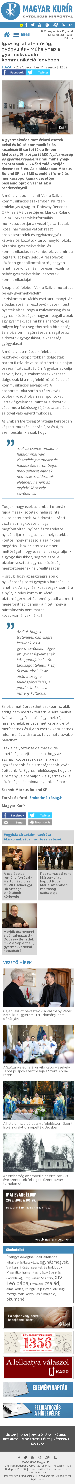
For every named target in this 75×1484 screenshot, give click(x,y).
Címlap (10, 1435)
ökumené (15, 1299)
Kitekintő (10, 1439)
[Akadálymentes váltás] (21, 25)
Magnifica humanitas (22, 1272)
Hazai (7, 67)
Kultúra (37, 1443)
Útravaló (36, 1284)
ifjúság (24, 1267)
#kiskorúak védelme (20, 839)
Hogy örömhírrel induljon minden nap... (28, 1200)
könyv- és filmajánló (40, 1294)
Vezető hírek (17, 962)
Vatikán (12, 1267)
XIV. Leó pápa (41, 1435)
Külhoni (61, 1435)
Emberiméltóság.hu (47, 797)
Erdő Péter (32, 1278)
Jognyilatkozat (46, 1476)
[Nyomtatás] (40, 824)
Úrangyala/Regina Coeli (24, 1257)
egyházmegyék (54, 1262)
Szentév (47, 1278)
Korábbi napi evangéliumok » (53, 1239)
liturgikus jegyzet (38, 1289)
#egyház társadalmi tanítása (27, 834)
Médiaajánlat (28, 1476)
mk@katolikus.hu (46, 1469)
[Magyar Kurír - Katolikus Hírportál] (37, 19)
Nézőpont (61, 1439)
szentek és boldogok (46, 1267)
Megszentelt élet (36, 1439)
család (52, 1283)
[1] (38, 133)
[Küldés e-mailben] (14, 824)
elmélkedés (14, 1289)
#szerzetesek (51, 839)
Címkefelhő (15, 1250)
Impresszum (11, 1476)
